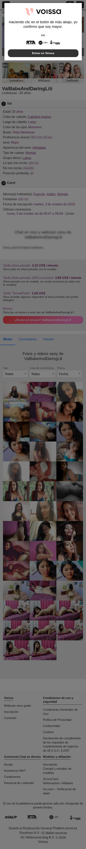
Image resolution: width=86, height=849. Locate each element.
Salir (43, 35)
